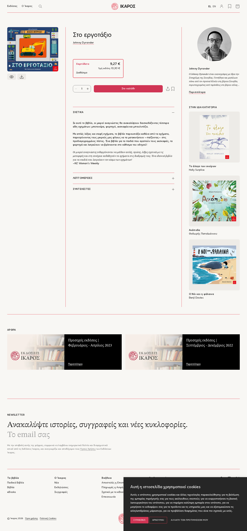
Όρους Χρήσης (87, 449)
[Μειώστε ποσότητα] (76, 88)
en (214, 6)
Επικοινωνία (109, 497)
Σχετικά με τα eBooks (114, 492)
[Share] (168, 89)
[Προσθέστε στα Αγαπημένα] (172, 89)
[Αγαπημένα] (229, 6)
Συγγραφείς (61, 492)
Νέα (56, 483)
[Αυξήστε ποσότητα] (88, 88)
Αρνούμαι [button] (158, 520)
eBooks (11, 492)
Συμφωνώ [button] (139, 520)
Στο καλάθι (128, 89)
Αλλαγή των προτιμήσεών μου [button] (189, 520)
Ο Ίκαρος (27, 6)
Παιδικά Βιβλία (15, 483)
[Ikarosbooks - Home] (123, 6)
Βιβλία (10, 487)
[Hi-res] (21, 77)
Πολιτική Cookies (48, 518)
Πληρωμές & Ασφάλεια (114, 487)
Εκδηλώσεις (61, 487)
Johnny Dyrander (83, 43)
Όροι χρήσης (31, 518)
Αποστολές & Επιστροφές (116, 483)
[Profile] (222, 6)
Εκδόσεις (12, 6)
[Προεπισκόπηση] (11, 77)
